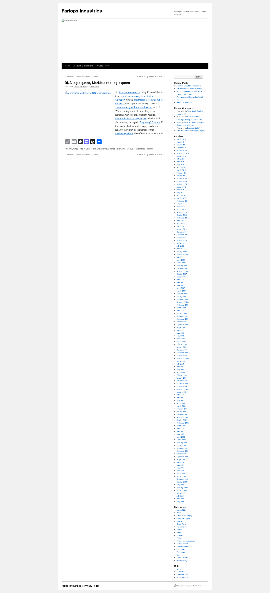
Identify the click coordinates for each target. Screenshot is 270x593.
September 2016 (183, 153)
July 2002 (180, 428)
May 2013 (180, 203)
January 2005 (182, 347)
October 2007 (182, 274)
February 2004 (182, 375)
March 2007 (181, 290)
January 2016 (182, 175)
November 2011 (183, 234)
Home (67, 65)
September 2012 (183, 217)
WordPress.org (182, 577)
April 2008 (181, 260)
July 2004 (180, 364)
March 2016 (181, 170)
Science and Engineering (96, 148)
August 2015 (181, 187)
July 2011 (180, 246)
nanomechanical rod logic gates (130, 118)
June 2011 (180, 248)
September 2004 (183, 358)
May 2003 (180, 400)
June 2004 (180, 366)
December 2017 (182, 147)
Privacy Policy (103, 65)
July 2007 (180, 279)
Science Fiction (114, 148)
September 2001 (183, 456)
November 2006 (183, 302)
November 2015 (183, 178)
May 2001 (180, 467)
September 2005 (183, 324)
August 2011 (181, 243)
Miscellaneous (182, 526)
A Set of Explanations (83, 65)
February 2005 (182, 344)
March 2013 (181, 209)
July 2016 (180, 158)
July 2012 (180, 220)
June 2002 (180, 431)
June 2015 (180, 189)
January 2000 (182, 490)
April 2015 (181, 195)
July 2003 (180, 394)
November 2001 (183, 451)
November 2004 (183, 352)
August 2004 (181, 361)
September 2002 (183, 422)
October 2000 (182, 481)
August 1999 (181, 493)
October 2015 (182, 181)
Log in (179, 569)
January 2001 (182, 476)
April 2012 (181, 223)
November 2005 (183, 319)
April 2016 (181, 167)
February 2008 (182, 265)
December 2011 (182, 231)
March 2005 (181, 341)
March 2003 (181, 406)
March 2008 (181, 262)
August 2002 (181, 425)
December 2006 (182, 299)
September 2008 (183, 254)
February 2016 (182, 173)
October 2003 (182, 386)
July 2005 (180, 330)
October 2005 (182, 321)
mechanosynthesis (124, 133)
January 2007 (182, 296)
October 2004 (182, 355)
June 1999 (180, 498)
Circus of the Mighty (184, 515)
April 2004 (181, 372)
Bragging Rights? (193, 128)
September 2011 (183, 240)
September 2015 (183, 184)
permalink (148, 148)
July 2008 (180, 257)
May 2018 (180, 142)
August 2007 (181, 276)
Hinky (179, 122)
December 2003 (182, 380)
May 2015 (180, 192)
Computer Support (183, 518)
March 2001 (181, 473)
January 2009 (182, 251)
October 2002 (182, 420)
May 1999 (180, 501)
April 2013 (181, 206)
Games (179, 521)
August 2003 (181, 392)
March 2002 (181, 439)
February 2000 (182, 487)
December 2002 (182, 414)
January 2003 (182, 411)
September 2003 (183, 389)
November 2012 (183, 212)
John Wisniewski (183, 130)
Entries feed (181, 571)
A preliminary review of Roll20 (151, 76)
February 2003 (182, 408)
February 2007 (182, 293)
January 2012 (182, 229)
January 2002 (182, 445)
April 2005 (181, 338)
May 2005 (180, 335)
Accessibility (181, 510)
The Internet (181, 552)
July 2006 (180, 310)
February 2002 (182, 442)
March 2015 (181, 198)
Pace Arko (94, 86)
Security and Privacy (184, 546)
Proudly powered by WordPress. (189, 585)
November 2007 (183, 271)
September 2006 (183, 305)
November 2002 (183, 417)
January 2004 (182, 378)
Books (179, 512)
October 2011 (182, 237)
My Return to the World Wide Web (189, 88)
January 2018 (182, 144)
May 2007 (180, 285)
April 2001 (181, 470)
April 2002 (181, 437)
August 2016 (181, 156)
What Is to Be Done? (184, 102)
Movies (179, 529)
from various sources (129, 92)
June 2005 (180, 333)
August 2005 (181, 327)
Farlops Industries (82, 10)
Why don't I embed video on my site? (81, 76)
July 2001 (180, 462)
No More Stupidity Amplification (189, 85)
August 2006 (181, 307)
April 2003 (181, 403)
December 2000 (182, 479)
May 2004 (180, 369)
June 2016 (180, 161)
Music (179, 532)
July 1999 (180, 496)
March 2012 (181, 226)
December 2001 (182, 448)
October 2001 (182, 453)
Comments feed (182, 574)
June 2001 (180, 465)
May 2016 (180, 164)
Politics (179, 538)
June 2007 (180, 282)
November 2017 (183, 150)
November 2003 (183, 383)
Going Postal (181, 524)
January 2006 (182, 313)
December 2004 (182, 349)
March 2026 (181, 139)
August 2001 (181, 459)
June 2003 (180, 397)
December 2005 (182, 316)
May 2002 (180, 434)
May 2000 (180, 484)
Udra (178, 555)
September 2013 (183, 201)
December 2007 (182, 268)
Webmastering (182, 560)
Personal (180, 535)
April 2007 (181, 288)
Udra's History (182, 557)
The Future (126, 148)
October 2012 (182, 215)
